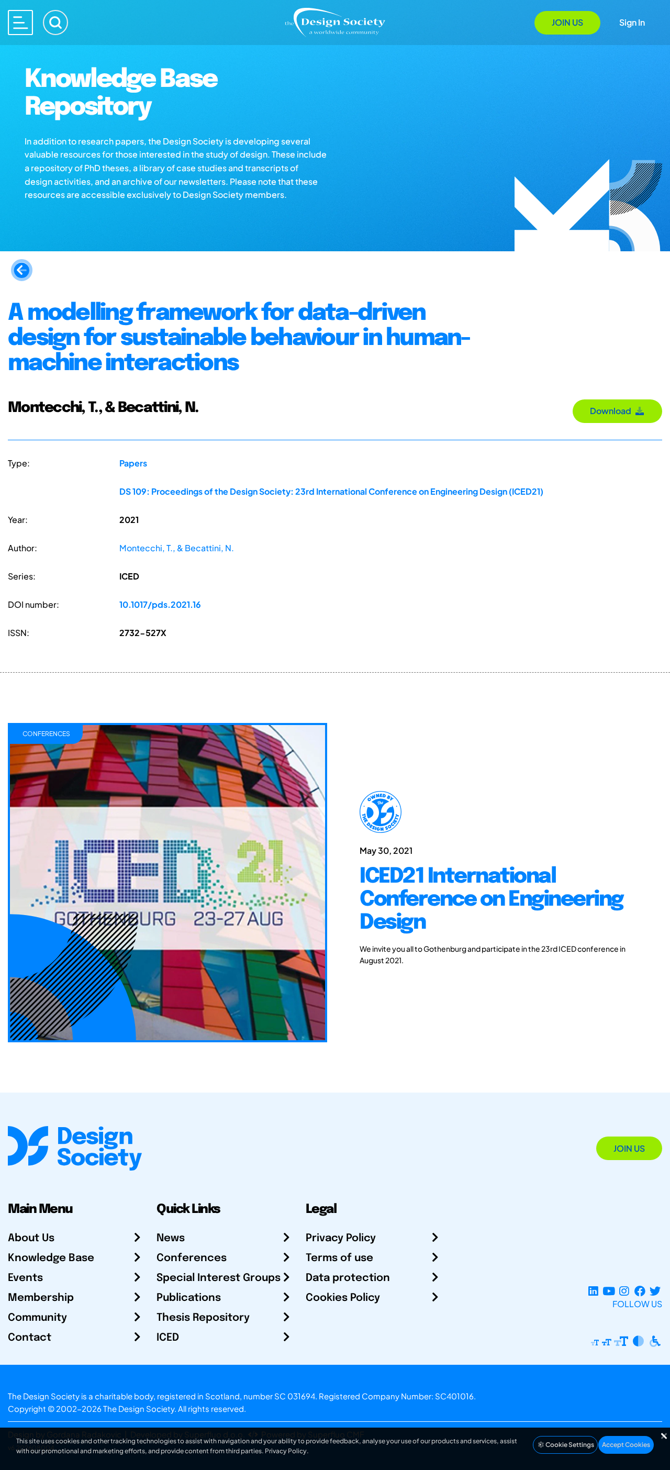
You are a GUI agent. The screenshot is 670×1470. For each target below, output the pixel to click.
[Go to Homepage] (335, 21)
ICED (168, 1337)
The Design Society (138, 1408)
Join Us (567, 22)
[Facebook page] (640, 1291)
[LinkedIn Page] (593, 1291)
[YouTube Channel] (608, 1291)
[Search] (55, 22)
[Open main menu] (20, 22)
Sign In (632, 22)
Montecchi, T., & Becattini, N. (176, 547)
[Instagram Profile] (624, 1291)
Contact (29, 1337)
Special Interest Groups (219, 1278)
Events (25, 1278)
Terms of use (339, 1258)
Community (37, 1317)
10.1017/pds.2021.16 (160, 604)
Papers (133, 463)
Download (612, 410)
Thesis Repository (203, 1317)
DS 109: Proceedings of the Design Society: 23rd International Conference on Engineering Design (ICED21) (331, 491)
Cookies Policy (343, 1298)
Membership (41, 1298)
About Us (31, 1238)
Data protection (348, 1278)
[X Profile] (655, 1291)
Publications (189, 1298)
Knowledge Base (51, 1258)
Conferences (192, 1258)
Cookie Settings (569, 1445)
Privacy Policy (341, 1238)
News (171, 1238)
